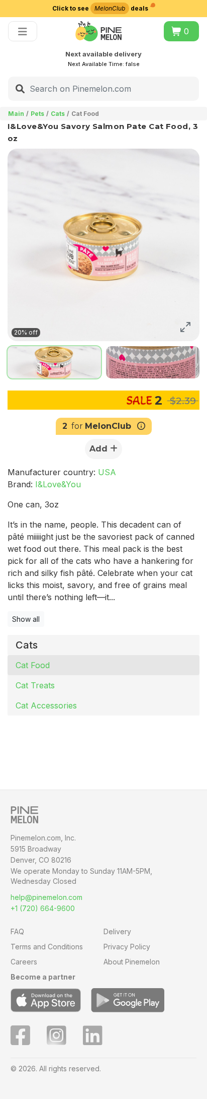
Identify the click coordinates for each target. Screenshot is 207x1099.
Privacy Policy (127, 946)
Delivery (117, 931)
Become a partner (43, 977)
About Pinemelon (132, 961)
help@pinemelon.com (46, 897)
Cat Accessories (46, 705)
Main (16, 113)
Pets (37, 113)
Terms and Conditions (47, 946)
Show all (26, 619)
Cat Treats (35, 685)
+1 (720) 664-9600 (43, 908)
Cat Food (33, 665)
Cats (58, 113)
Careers (24, 961)
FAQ (17, 931)
